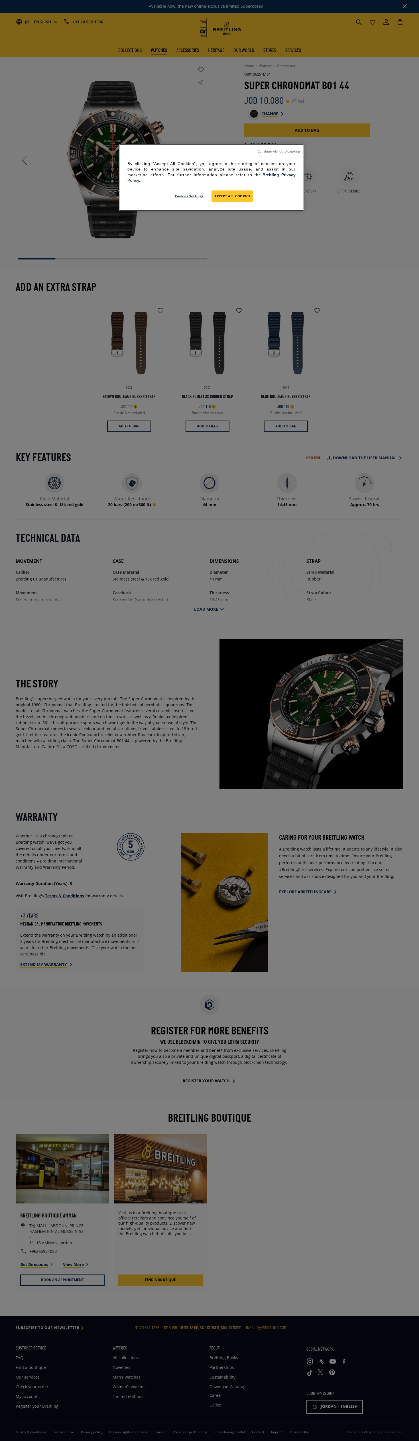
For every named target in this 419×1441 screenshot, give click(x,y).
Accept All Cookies (232, 196)
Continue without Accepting (279, 151)
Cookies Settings (189, 196)
